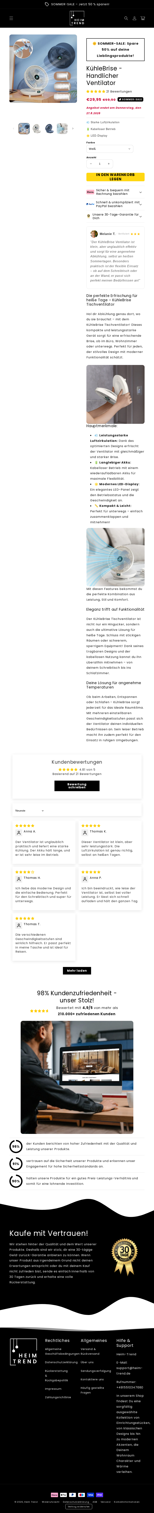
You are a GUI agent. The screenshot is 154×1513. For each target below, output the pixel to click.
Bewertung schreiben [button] (77, 785)
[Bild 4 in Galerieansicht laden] (62, 128)
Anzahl (91, 157)
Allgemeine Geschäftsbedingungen (62, 1351)
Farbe (90, 142)
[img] (24, 826)
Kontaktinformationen (127, 1501)
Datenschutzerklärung (61, 1362)
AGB (95, 1501)
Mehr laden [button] (77, 970)
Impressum (53, 1389)
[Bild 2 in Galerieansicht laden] (36, 128)
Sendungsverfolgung (96, 1371)
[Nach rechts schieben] (73, 128)
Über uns (87, 1362)
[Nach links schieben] (13, 128)
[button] (126, 18)
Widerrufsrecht (51, 1501)
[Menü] (11, 18)
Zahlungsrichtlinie (58, 1397)
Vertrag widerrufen (79, 1506)
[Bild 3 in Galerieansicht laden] (49, 128)
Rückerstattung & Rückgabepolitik (56, 1375)
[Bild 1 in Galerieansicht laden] (24, 128)
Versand (106, 1501)
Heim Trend (31, 1501)
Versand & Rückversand (90, 1351)
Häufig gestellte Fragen (92, 1390)
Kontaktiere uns (92, 1379)
